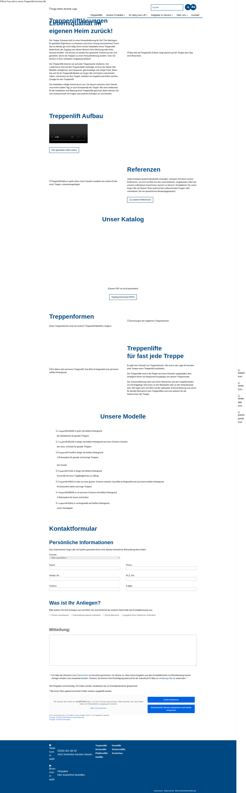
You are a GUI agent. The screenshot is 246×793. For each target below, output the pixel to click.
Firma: (129, 565)
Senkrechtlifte (118, 749)
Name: (52, 565)
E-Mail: (129, 586)
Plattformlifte (101, 753)
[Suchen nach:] (168, 7)
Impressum (158, 791)
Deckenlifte (100, 749)
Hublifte (99, 757)
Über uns (181, 15)
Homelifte (116, 745)
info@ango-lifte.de (167, 678)
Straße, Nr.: (54, 575)
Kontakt (195, 15)
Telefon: (53, 586)
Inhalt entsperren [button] (171, 700)
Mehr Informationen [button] (98, 708)
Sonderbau (117, 753)
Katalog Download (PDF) (123, 297)
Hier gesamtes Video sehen (64, 150)
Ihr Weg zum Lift (137, 15)
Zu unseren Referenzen (140, 200)
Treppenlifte (96, 15)
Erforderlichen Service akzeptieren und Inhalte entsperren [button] (171, 708)
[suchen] (188, 7)
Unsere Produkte (114, 15)
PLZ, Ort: (130, 575)
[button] (193, 7)
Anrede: (53, 555)
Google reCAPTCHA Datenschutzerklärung (66, 717)
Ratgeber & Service (161, 15)
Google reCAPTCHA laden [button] (60, 719)
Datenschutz (82, 675)
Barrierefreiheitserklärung (185, 791)
